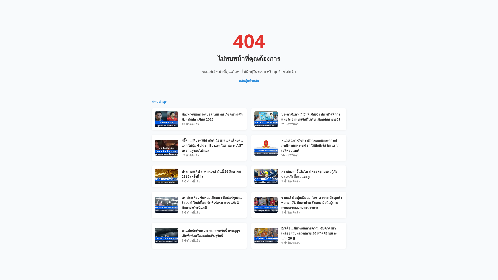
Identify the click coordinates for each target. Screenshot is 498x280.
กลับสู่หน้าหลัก (249, 80)
